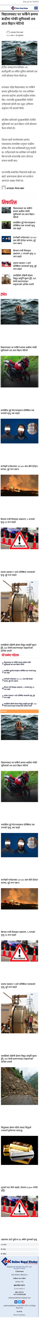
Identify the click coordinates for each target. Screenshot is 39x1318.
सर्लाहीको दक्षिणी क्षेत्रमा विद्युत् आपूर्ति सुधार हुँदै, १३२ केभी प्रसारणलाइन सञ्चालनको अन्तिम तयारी (24, 280)
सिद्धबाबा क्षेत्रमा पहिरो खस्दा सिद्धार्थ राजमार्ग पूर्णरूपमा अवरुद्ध (16, 1129)
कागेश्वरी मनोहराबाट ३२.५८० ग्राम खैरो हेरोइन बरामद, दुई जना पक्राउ (25, 240)
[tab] (19, 711)
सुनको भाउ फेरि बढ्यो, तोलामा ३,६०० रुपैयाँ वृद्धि (19, 1189)
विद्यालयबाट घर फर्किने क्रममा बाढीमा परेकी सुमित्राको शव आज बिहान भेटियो (23, 212)
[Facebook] (15, 1301)
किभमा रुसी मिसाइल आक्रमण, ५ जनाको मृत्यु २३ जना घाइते (24, 254)
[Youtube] (23, 1301)
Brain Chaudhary (19, 1315)
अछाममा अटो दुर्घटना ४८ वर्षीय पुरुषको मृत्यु (19, 1240)
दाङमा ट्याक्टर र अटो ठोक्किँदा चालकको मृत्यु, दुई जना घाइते (25, 266)
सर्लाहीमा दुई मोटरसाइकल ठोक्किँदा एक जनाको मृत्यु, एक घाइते (24, 225)
